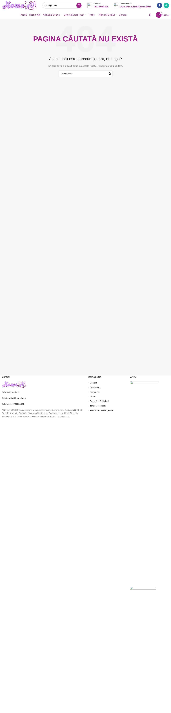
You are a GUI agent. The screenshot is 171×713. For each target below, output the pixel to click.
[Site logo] (19, 5)
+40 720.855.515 (101, 7)
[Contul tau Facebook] (159, 5)
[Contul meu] (150, 15)
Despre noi (94, 392)
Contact (93, 383)
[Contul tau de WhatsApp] (166, 5)
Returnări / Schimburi (99, 401)
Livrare (93, 396)
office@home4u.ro (17, 398)
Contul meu (95, 387)
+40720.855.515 (17, 404)
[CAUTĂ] (79, 5)
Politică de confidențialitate (101, 410)
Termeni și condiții (98, 406)
